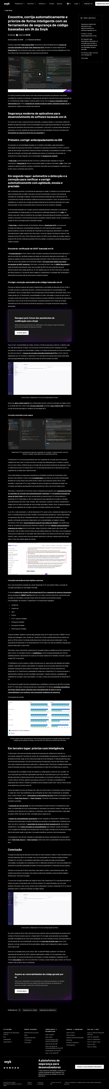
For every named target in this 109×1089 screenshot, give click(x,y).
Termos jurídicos (29, 1083)
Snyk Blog (8, 10)
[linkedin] (10, 1068)
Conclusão (84, 58)
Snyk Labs (48, 1035)
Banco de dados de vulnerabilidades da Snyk (53, 1047)
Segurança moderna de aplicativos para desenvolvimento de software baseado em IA (88, 27)
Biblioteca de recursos (31, 1033)
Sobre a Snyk (70, 1033)
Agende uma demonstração (75, 1038)
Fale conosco (70, 1035)
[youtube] (7, 1068)
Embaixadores (70, 1045)
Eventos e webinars (72, 1042)
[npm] (15, 1068)
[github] (13, 1068)
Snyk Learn (48, 1037)
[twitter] (4, 1068)
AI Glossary (28, 1040)
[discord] (18, 1068)
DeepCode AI (7, 1042)
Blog (25, 1035)
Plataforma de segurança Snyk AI (11, 1033)
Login (76, 4)
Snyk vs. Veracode (93, 1037)
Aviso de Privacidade (40, 1083)
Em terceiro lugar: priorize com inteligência (89, 54)
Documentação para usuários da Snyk (51, 1040)
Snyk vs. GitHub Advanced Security (95, 1033)
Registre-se (88, 4)
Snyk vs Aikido (92, 1047)
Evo (4, 1037)
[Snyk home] (7, 3)
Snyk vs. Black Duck (93, 1042)
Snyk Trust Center (51, 1053)
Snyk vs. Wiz (91, 1044)
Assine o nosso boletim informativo (89, 1067)
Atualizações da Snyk (52, 1051)
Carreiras (69, 1040)
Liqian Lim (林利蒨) (24, 35)
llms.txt (26, 1042)
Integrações (7, 1039)
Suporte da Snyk (50, 1044)
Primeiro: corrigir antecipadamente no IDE (89, 35)
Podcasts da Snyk (30, 1038)
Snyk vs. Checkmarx (93, 1039)
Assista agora (21, 333)
